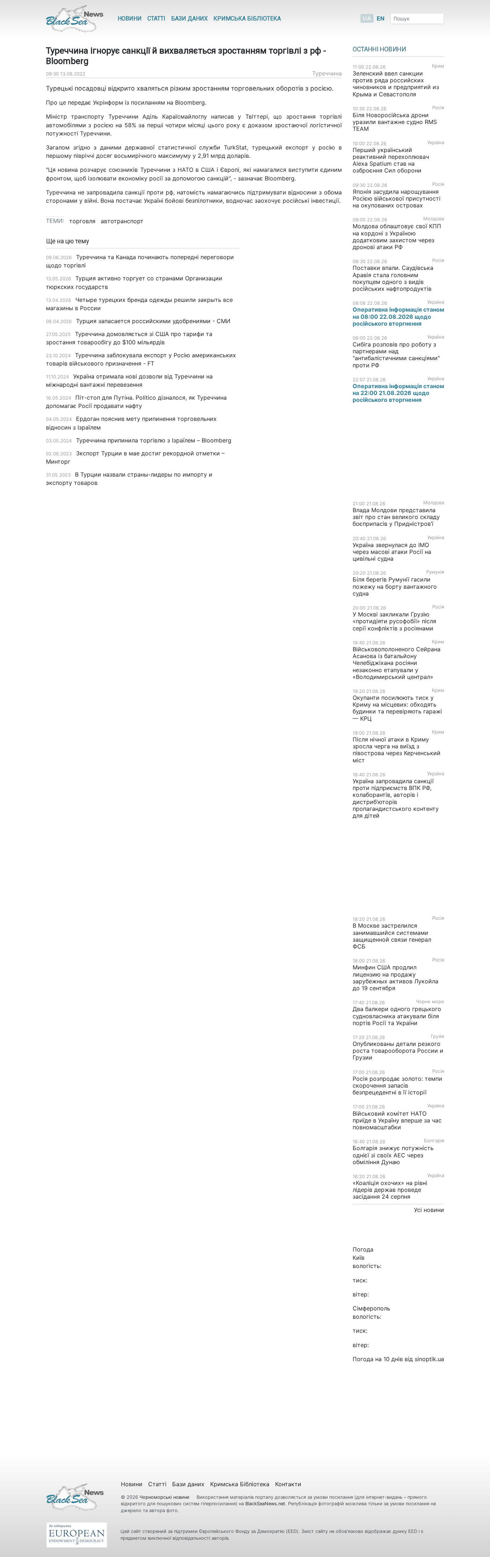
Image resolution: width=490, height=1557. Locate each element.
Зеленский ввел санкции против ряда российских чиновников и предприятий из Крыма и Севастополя (396, 84)
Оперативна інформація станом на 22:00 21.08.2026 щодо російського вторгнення (398, 392)
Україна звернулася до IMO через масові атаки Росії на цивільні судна (392, 551)
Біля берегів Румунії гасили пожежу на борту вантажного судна (395, 586)
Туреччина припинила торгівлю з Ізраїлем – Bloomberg (153, 440)
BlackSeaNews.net (265, 1503)
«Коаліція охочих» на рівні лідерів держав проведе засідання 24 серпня (390, 1189)
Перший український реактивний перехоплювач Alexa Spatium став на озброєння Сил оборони (391, 160)
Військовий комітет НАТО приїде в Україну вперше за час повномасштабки (397, 1120)
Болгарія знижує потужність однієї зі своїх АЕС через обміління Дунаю (393, 1154)
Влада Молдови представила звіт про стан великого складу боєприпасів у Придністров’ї (396, 516)
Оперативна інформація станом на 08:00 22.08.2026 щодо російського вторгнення (398, 316)
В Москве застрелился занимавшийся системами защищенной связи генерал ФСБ (392, 936)
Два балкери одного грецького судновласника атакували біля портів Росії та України (397, 1015)
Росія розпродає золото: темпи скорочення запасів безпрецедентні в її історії (397, 1085)
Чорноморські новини (165, 1497)
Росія (438, 107)
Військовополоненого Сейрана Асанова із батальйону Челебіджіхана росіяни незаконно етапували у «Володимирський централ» (396, 663)
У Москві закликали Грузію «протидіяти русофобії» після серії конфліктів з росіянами (394, 621)
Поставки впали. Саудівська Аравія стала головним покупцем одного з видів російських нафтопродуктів (393, 278)
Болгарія (434, 1140)
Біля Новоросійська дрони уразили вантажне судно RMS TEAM (395, 121)
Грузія (437, 1036)
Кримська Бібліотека (247, 18)
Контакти (288, 1484)
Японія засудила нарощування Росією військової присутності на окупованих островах (396, 198)
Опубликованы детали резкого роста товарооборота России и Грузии (398, 1050)
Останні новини (379, 49)
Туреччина (327, 73)
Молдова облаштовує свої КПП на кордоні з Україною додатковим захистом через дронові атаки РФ (397, 236)
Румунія (435, 572)
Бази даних (189, 18)
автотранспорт (122, 221)
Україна (435, 142)
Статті (156, 18)
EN (381, 18)
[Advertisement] (296, 351)
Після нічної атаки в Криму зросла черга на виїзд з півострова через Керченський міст (396, 750)
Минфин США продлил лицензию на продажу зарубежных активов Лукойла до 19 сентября (395, 978)
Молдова (433, 218)
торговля (82, 221)
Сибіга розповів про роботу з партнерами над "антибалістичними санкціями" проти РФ (396, 355)
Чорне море (430, 1001)
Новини (130, 18)
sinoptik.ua (429, 1359)
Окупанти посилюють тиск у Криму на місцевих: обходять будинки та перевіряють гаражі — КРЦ (397, 708)
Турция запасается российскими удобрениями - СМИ (153, 321)
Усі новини (429, 1209)
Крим (438, 66)
